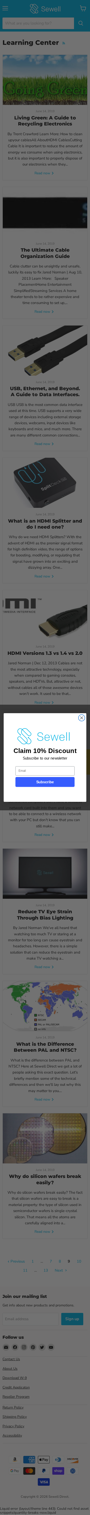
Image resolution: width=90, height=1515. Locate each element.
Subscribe (45, 782)
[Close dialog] (81, 718)
